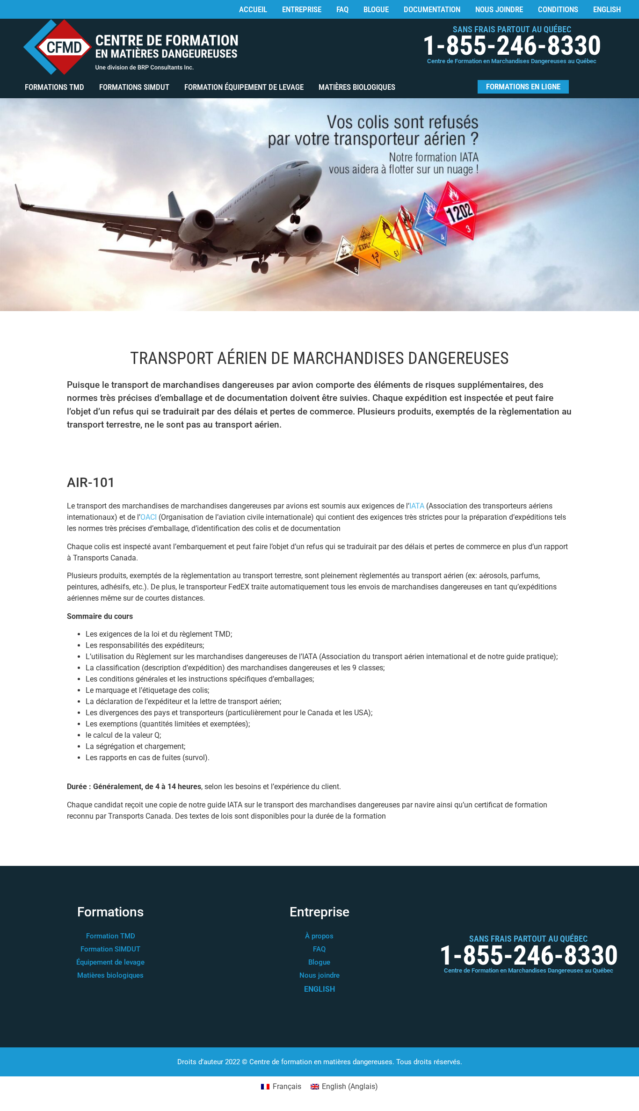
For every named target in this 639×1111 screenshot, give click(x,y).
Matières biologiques (357, 87)
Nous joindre (499, 9)
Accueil (253, 9)
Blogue (376, 9)
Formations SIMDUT (134, 87)
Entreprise (301, 9)
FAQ (342, 9)
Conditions (558, 9)
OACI (148, 517)
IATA (416, 505)
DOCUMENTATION (432, 9)
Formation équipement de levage (244, 87)
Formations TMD (54, 87)
